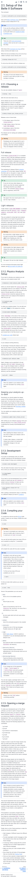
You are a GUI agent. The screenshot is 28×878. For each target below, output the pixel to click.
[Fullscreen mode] (18, 2)
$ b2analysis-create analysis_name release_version (14, 283)
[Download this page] (16, 2)
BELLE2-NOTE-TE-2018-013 (15, 266)
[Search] (23, 2)
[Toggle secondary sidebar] (26, 2)
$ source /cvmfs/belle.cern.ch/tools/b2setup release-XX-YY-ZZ (14, 16)
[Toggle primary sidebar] (2, 2)
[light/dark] (21, 2)
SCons (19, 516)
